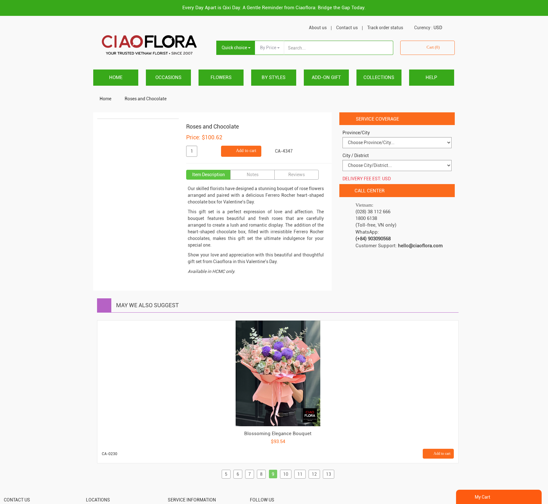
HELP (431, 77)
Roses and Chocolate (145, 98)
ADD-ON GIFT (326, 77)
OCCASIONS (168, 77)
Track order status (385, 27)
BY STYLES (273, 77)
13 (328, 474)
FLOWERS (221, 77)
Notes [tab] (252, 174)
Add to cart (245, 150)
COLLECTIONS (378, 77)
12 (314, 474)
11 (300, 474)
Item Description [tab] (208, 174)
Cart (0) (433, 47)
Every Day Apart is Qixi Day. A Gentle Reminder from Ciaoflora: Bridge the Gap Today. (274, 7)
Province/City (356, 132)
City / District (355, 155)
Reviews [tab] (296, 174)
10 (285, 474)
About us (318, 27)
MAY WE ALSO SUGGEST (147, 305)
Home (115, 77)
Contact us (347, 27)
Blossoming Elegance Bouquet (277, 433)
